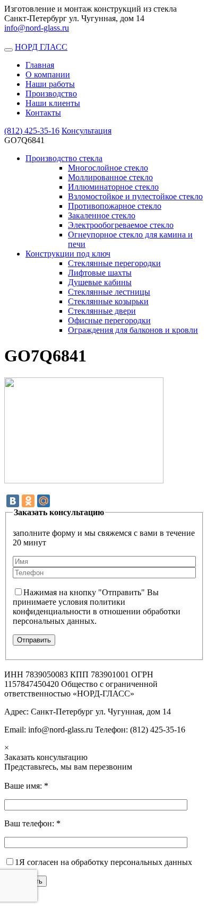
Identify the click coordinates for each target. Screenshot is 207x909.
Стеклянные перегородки (114, 263)
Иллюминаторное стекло (113, 186)
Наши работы (50, 84)
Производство (51, 93)
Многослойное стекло (108, 167)
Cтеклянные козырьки (108, 301)
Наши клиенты (52, 103)
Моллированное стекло (110, 177)
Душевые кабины (100, 282)
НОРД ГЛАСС (41, 46)
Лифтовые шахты (100, 272)
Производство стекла (63, 158)
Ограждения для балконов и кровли (133, 329)
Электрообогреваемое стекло (121, 225)
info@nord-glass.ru (36, 27)
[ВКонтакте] (12, 501)
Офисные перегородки (109, 320)
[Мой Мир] (43, 501)
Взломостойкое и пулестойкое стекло (135, 196)
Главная (39, 64)
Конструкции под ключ (67, 253)
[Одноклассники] (28, 501)
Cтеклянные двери (102, 310)
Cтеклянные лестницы (109, 291)
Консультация (86, 130)
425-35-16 (31, 130)
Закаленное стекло (101, 215)
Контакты (43, 112)
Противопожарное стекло (114, 205)
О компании (47, 74)
